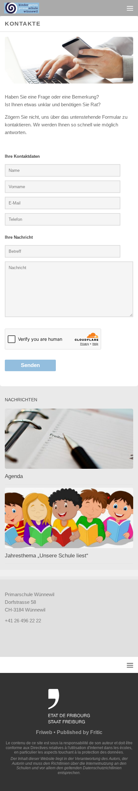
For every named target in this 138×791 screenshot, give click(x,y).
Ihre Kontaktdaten (22, 156)
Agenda (14, 476)
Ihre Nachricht (19, 237)
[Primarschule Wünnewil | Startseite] (27, 8)
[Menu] (130, 8)
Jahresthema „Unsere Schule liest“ (46, 556)
